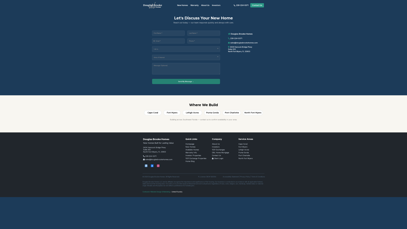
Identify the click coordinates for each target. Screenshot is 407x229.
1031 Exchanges (218, 150)
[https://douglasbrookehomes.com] (152, 5)
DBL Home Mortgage (220, 153)
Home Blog (189, 161)
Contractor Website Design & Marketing (156, 192)
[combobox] (186, 49)
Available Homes (192, 150)
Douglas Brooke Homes (156, 139)
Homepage (189, 144)
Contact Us (216, 155)
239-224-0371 (236, 38)
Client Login (218, 158)
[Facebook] (152, 166)
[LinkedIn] (146, 166)
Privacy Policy (245, 177)
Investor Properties (193, 155)
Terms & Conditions (258, 177)
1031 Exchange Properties (195, 158)
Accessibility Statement (231, 177)
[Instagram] (158, 166)
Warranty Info (191, 153)
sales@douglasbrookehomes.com (244, 43)
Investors (216, 147)
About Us (216, 144)
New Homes (190, 147)
